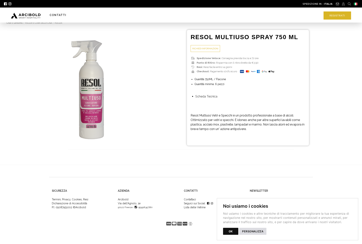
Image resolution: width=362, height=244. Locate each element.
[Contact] (337, 4)
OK (231, 231)
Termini (56, 199)
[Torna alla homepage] (27, 15)
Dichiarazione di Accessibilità (69, 203)
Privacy (66, 199)
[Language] (355, 4)
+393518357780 (145, 207)
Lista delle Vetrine (195, 207)
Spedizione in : (318, 4)
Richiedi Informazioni (205, 48)
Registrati (337, 15)
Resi (85, 199)
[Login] (343, 4)
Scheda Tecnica (206, 96)
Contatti (58, 15)
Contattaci (190, 199)
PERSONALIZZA (252, 231)
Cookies (77, 199)
